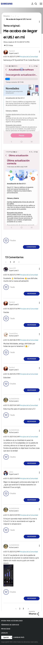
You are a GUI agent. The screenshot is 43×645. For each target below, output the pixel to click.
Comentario (31, 247)
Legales (4, 633)
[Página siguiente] (18, 262)
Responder (31, 294)
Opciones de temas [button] (36, 21)
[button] (36, 51)
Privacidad (5, 629)
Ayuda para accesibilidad (11, 621)
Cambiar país (18, 637)
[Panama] (6, 4)
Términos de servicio (10, 625)
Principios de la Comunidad (28, 57)
